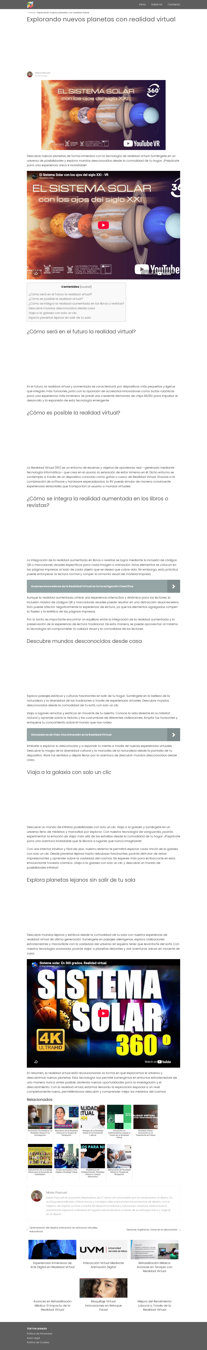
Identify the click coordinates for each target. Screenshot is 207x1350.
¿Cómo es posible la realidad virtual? (56, 299)
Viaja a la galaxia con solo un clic (53, 313)
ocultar (85, 287)
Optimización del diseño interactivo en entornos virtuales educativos (63, 1229)
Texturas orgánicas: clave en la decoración (152, 1229)
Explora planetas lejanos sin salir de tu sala (60, 318)
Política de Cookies (38, 1342)
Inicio (142, 4)
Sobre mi (156, 4)
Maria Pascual (42, 72)
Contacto (174, 4)
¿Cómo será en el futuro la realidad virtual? (60, 294)
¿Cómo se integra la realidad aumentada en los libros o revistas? (76, 303)
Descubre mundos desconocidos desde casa (62, 308)
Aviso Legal (33, 1338)
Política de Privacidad (39, 1333)
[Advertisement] (103, 47)
